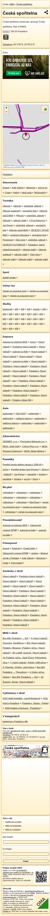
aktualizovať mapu (18, 731)
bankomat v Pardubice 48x (15, 721)
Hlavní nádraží (38, 352)
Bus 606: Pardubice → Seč (15, 638)
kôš (16, 309)
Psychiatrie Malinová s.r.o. (32, 441)
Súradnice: (8, 44)
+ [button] (6, 107)
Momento (30, 188)
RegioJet (16, 548)
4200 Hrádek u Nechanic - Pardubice (22, 708)
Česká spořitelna (24, 4)
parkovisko (8, 414)
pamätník (31, 474)
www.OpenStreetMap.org (34, 891)
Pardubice (7, 174)
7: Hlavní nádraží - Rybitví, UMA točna (28, 662)
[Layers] (45, 109)
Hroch (35, 479)
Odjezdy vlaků (25, 259)
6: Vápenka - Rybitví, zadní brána (18, 667)
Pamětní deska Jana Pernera (25, 469)
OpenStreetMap (21, 165)
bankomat (7, 309)
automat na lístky (20, 352)
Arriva (33, 342)
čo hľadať (7, 849)
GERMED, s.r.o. (10, 441)
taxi (14, 381)
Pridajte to (7, 911)
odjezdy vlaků (19, 220)
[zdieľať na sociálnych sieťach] (46, 12)
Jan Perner (8, 225)
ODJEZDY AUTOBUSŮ (14, 245)
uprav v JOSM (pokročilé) (36, 731)
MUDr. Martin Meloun (34, 451)
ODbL (33, 893)
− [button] (6, 111)
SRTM (13, 909)
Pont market (16, 563)
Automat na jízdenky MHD (15, 342)
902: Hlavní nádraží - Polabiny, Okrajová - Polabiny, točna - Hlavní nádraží (24, 648)
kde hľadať (8, 837)
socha (5, 469)
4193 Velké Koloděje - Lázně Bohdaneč (21, 698)
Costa (8, 193)
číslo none (20, 240)
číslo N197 (21, 414)
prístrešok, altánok (32, 206)
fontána (42, 474)
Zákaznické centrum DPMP (16, 553)
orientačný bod (30, 211)
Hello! (16, 193)
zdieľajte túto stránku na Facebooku (16, 872)
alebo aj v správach (12, 829)
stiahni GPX (7, 737)
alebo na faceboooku (13, 826)
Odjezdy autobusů (11, 211)
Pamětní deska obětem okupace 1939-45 (22, 465)
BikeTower (35, 502)
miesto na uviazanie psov (15, 291)
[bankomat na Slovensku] (6, 37)
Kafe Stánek (18, 188)
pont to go (42, 188)
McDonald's (40, 193)
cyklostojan (8, 492)
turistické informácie (19, 235)
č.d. (6, 31)
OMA (11, 4)
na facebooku (21, 870)
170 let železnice (37, 220)
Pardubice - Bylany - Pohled (35, 703)
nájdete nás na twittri (13, 822)
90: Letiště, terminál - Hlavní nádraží (29, 653)
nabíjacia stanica (24, 418)
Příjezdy (20, 216)
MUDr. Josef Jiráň (11, 446)
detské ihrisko (9, 278)
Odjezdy (7, 206)
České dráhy (29, 548)
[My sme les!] (26, 78)
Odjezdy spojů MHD (18, 230)
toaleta (36, 309)
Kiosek (6, 188)
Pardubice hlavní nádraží (24, 347)
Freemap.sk (35, 165)
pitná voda (27, 193)
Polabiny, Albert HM (22, 400)
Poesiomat (8, 240)
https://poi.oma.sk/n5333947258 (13, 167)
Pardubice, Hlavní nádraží (15, 366)
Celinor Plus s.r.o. (30, 446)
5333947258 (7, 733)
